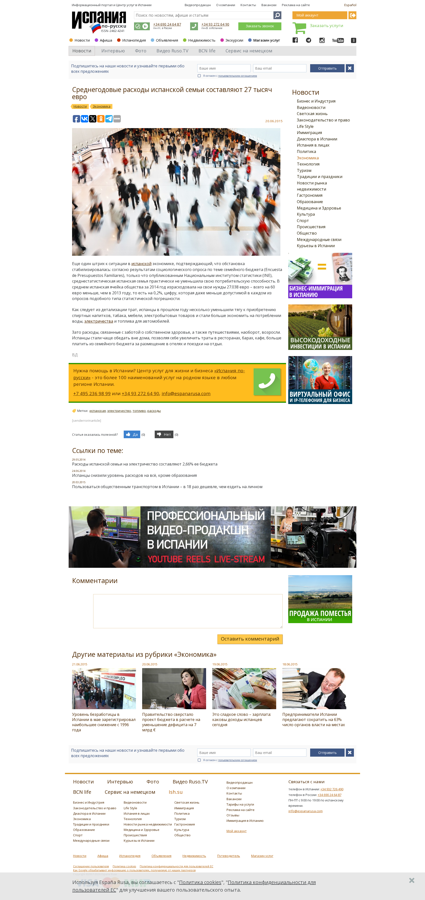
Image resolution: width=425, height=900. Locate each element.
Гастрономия (309, 195)
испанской (141, 263)
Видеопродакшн (198, 5)
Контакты (248, 5)
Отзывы (233, 815)
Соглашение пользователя (91, 866)
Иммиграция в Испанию (245, 820)
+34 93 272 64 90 (215, 24)
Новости (82, 40)
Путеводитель (228, 856)
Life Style (305, 126)
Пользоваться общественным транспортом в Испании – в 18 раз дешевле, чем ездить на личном (167, 486)
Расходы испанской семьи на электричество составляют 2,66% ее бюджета (144, 464)
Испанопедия (134, 40)
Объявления (167, 40)
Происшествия (311, 226)
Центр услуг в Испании (134, 5)
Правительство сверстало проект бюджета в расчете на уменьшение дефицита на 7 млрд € (171, 722)
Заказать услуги (326, 25)
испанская (98, 410)
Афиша (106, 40)
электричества (98, 321)
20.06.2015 (149, 664)
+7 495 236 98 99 (92, 393)
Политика (306, 151)
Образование (310, 201)
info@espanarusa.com (186, 393)
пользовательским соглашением (237, 75)
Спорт (303, 220)
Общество (307, 233)
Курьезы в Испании (316, 245)
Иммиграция (309, 132)
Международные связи (319, 239)
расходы (154, 410)
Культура (306, 214)
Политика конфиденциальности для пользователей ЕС (176, 866)
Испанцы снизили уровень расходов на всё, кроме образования (134, 475)
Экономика (308, 158)
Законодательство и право (323, 120)
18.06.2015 (290, 664)
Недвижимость (201, 40)
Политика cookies (124, 866)
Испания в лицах (313, 145)
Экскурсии (234, 40)
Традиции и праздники (319, 176)
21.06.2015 (79, 664)
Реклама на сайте (296, 5)
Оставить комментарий (250, 638)
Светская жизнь (312, 113)
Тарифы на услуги (240, 804)
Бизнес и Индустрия (316, 101)
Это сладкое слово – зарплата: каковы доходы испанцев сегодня (241, 719)
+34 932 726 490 (331, 789)
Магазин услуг (266, 40)
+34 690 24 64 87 (167, 24)
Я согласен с (230, 75)
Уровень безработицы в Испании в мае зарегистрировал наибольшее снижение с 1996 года (104, 722)
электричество (119, 410)
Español (350, 5)
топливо (139, 410)
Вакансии (268, 5)
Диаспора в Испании (317, 139)
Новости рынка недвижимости (148, 824)
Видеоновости (311, 107)
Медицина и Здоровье (319, 208)
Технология (308, 164)
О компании (225, 5)
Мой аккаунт (237, 831)
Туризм (304, 170)
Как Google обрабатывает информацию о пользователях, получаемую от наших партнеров (134, 870)
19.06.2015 (220, 664)
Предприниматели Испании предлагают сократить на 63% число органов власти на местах (313, 719)
